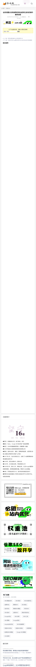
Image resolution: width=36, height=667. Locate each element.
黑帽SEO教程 (16, 608)
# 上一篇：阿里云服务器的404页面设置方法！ (13, 38)
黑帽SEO (15, 604)
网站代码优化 (25, 612)
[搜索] (32, 4)
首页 (3, 8)
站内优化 (7, 608)
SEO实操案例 (20, 624)
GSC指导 (7, 636)
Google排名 (16, 620)
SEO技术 (7, 612)
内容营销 (29, 628)
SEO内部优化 (27, 600)
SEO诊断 (17, 616)
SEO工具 (25, 616)
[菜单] (25, 4)
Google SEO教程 (21, 632)
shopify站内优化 (9, 624)
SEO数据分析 (8, 600)
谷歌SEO (15, 612)
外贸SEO (26, 608)
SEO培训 (18, 600)
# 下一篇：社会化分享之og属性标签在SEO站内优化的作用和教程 (17, 40)
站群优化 (7, 604)
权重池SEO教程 (9, 632)
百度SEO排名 (19, 628)
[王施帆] (11, 3)
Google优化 (8, 616)
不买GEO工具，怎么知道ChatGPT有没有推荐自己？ (17, 658)
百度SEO (8, 8)
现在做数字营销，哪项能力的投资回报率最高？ (16, 650)
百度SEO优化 (8, 628)
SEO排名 (24, 604)
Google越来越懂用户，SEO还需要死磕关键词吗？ (17, 665)
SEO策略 (7, 620)
